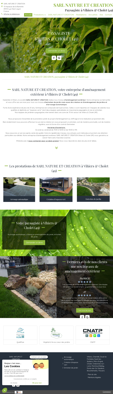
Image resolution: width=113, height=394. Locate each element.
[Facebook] (54, 58)
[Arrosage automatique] (19, 186)
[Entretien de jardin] (93, 186)
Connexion (107, 392)
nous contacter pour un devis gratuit (43, 141)
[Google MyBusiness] (59, 58)
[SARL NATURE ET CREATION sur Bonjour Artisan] (19, 392)
